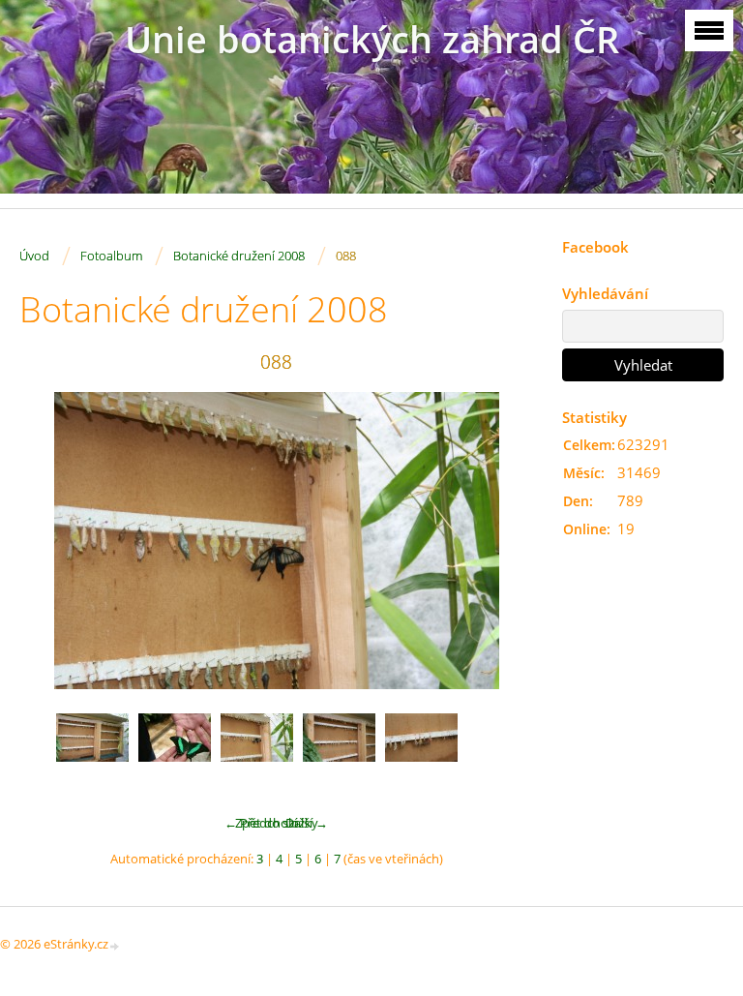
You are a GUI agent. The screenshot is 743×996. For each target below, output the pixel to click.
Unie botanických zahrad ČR (372, 39)
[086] (92, 749)
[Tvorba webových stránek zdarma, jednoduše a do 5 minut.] (115, 945)
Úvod (34, 255)
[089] (339, 749)
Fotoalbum (111, 255)
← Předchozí (260, 822)
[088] (257, 749)
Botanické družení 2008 (239, 255)
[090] (421, 749)
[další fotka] (501, 540)
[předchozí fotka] (51, 540)
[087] (174, 749)
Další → (306, 822)
